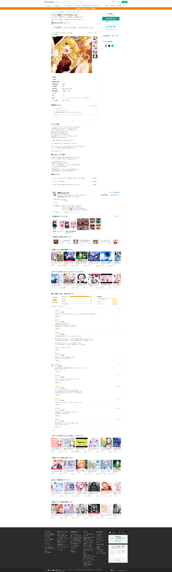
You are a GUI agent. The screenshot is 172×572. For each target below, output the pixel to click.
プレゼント (78, 97)
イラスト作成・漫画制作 (59, 12)
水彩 (63, 95)
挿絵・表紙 (73, 97)
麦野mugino (62, 193)
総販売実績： (66, 22)
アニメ (64, 93)
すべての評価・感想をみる (92, 105)
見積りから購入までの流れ (111, 29)
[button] (111, 41)
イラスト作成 (68, 12)
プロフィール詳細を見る (114, 192)
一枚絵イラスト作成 (75, 12)
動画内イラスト (87, 97)
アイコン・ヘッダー (66, 97)
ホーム (52, 12)
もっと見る (56, 116)
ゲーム (82, 97)
